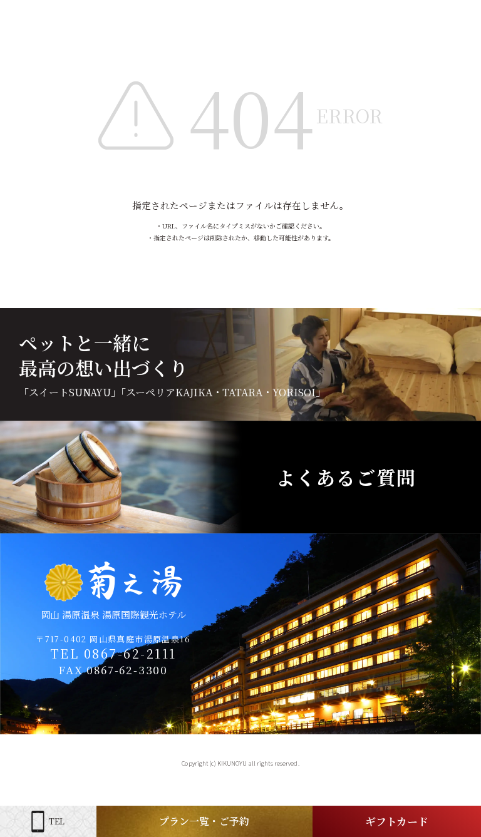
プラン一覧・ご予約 (204, 821)
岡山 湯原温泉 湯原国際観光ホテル (113, 614)
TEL (57, 821)
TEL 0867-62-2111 (113, 653)
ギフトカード (396, 821)
